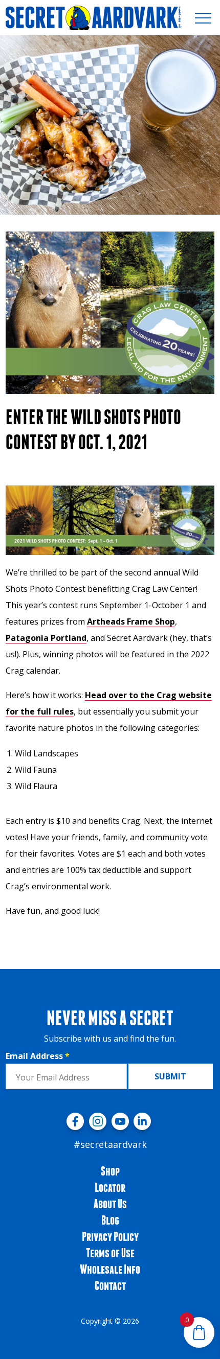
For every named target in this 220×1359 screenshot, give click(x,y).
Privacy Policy (110, 1236)
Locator (110, 1187)
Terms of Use (110, 1253)
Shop (110, 1171)
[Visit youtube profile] (120, 1121)
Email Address (38, 1056)
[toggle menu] (203, 18)
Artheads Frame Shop (131, 621)
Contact (110, 1285)
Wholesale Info (110, 1269)
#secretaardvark (110, 1144)
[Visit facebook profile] (75, 1121)
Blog (110, 1220)
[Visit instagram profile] (97, 1121)
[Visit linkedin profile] (142, 1121)
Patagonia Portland (46, 637)
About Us (110, 1203)
